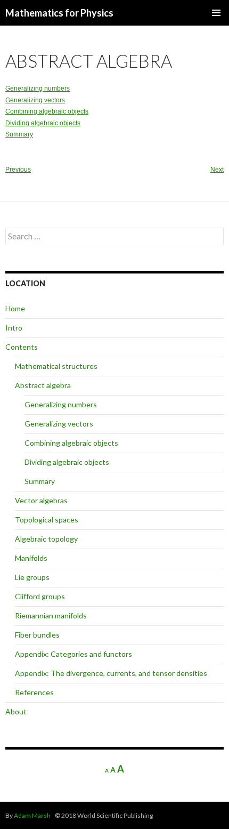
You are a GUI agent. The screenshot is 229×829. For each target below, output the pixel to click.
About (16, 711)
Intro (13, 327)
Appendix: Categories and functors (73, 653)
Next (217, 169)
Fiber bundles (37, 634)
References (34, 692)
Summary (19, 134)
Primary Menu (216, 13)
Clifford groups (40, 596)
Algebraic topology (46, 538)
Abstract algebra (43, 385)
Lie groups (32, 577)
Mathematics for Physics (59, 13)
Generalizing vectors (35, 100)
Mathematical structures (56, 366)
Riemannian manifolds (51, 615)
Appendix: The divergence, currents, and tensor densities (111, 673)
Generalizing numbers (37, 88)
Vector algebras (41, 500)
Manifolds (31, 557)
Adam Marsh (32, 815)
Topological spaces (46, 519)
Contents (21, 346)
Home (15, 308)
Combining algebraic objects (46, 111)
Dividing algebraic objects (42, 123)
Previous (18, 169)
